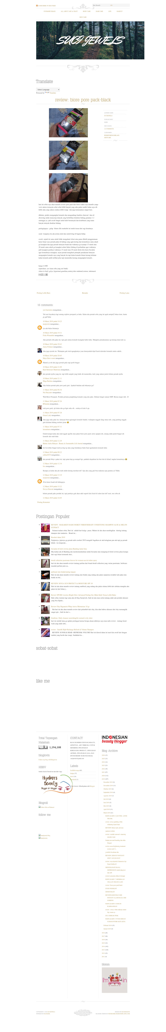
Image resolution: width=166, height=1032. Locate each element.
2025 (103, 758)
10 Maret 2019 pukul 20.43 (52, 344)
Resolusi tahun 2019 (58, 537)
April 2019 (107, 809)
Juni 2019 (106, 802)
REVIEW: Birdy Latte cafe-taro (114, 828)
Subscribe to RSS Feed (47, 6)
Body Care (87, 11)
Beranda (85, 293)
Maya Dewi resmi (49, 358)
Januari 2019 (107, 929)
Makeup (119, 11)
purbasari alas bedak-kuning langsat (63, 572)
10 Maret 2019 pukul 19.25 (52, 321)
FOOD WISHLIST (111, 888)
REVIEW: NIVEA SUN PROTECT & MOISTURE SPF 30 (72, 583)
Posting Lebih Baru (43, 293)
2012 (103, 953)
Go (111, 5)
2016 (103, 939)
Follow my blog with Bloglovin (48, 760)
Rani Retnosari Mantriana (51, 369)
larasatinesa (47, 429)
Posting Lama (124, 293)
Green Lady (47, 415)
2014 (103, 946)
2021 (103, 772)
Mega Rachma (48, 381)
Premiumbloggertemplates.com (119, 1014)
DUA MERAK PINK (111, 915)
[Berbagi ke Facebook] (46, 274)
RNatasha (46, 404)
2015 (103, 943)
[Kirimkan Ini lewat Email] (40, 274)
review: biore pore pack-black (113, 885)
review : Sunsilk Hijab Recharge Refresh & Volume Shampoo (72, 629)
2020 (103, 775)
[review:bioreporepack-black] (83, 99)
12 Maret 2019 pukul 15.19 (52, 475)
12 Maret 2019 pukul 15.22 (52, 486)
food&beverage (50, 11)
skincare (107, 137)
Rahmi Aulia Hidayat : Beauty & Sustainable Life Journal (63, 443)
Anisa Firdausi (48, 347)
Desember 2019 (108, 782)
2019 (103, 779)
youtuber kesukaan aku (112, 852)
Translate (53, 93)
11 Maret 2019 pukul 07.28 (52, 412)
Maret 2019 (107, 813)
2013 (103, 950)
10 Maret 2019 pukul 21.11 (52, 378)
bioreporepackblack (111, 135)
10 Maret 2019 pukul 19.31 (52, 333)
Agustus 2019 (108, 796)
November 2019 (108, 785)
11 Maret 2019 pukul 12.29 (52, 441)
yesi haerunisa (47, 310)
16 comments (109, 129)
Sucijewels (51, 1012)
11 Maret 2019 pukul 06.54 (52, 390)
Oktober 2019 (108, 789)
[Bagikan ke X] (44, 274)
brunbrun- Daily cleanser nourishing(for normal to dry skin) (71, 618)
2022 (103, 769)
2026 (103, 755)
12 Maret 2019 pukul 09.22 (52, 452)
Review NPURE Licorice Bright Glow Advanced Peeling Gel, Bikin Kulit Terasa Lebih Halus (83, 595)
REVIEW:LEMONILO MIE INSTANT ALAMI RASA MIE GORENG (115, 897)
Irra (44, 466)
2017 (103, 936)
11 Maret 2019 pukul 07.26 (52, 401)
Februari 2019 (108, 925)
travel (71, 776)
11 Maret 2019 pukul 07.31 (52, 426)
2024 (103, 762)
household (73, 779)
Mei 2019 (106, 806)
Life (109, 11)
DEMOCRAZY (110, 892)
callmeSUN (47, 455)
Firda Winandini (48, 335)
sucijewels (108, 116)
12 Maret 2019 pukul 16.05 (52, 498)
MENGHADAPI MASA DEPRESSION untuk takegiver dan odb (115, 870)
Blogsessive (126, 1012)
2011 (103, 956)
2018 (103, 933)
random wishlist (110, 831)
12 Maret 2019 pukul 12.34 (52, 463)
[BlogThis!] (42, 274)
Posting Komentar (43, 502)
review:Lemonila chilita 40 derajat (115, 876)
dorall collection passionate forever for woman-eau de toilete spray (74, 560)
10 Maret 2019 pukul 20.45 (52, 355)
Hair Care (99, 11)
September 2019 (108, 792)
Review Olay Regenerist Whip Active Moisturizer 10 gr (70, 606)
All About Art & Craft (69, 11)
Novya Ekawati (48, 489)
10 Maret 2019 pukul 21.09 (52, 367)
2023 (103, 765)
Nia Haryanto (47, 392)
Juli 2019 (106, 799)
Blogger (92, 786)
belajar (72, 773)
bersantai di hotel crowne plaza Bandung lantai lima (69, 549)
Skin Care (83, 17)
